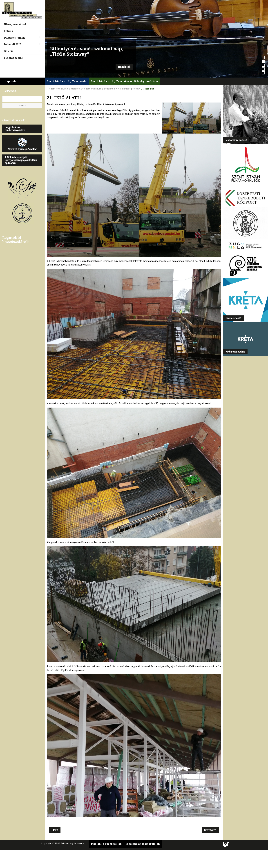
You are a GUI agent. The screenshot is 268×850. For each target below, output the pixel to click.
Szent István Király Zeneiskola (66, 81)
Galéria (8, 51)
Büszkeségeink (13, 57)
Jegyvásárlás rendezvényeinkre (15, 129)
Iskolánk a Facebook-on (106, 844)
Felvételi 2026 (12, 44)
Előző (55, 830)
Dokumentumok (14, 37)
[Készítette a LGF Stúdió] (226, 845)
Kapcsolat (11, 81)
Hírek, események (15, 24)
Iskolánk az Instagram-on (143, 844)
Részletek (124, 66)
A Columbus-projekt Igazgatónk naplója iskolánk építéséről (21, 160)
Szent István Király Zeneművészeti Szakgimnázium (124, 81)
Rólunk (8, 31)
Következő (210, 830)
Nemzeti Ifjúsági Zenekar (22, 149)
